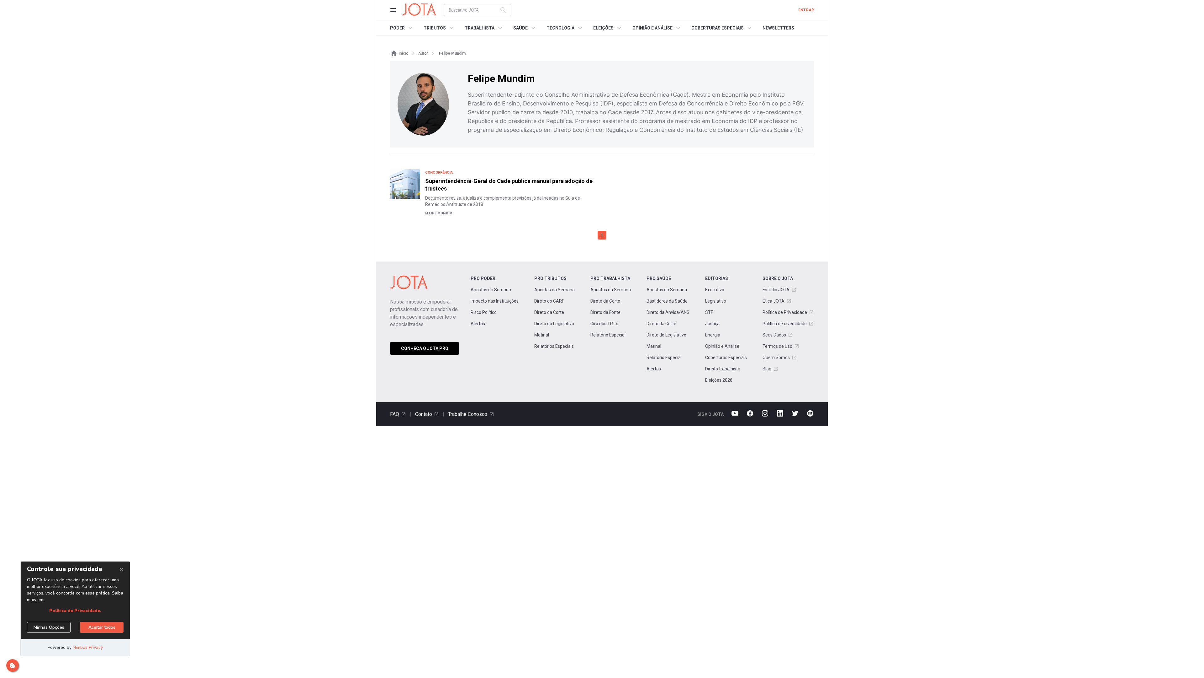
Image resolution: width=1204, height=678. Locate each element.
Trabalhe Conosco (467, 414)
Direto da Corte (549, 312)
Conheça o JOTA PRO (424, 348)
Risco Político (484, 312)
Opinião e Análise (722, 346)
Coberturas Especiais (726, 357)
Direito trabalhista (722, 368)
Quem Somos (776, 357)
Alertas (478, 323)
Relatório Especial (608, 334)
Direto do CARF (549, 301)
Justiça (712, 323)
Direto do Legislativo (554, 323)
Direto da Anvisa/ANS (668, 312)
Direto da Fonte (605, 312)
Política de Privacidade (785, 312)
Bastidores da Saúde (667, 301)
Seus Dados (774, 334)
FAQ (394, 414)
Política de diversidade (785, 323)
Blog (767, 368)
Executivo (714, 289)
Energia (712, 334)
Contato (423, 414)
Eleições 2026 (718, 380)
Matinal (541, 334)
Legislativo (715, 301)
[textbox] (473, 10)
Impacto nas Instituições (495, 301)
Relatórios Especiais (554, 346)
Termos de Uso (777, 346)
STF (709, 312)
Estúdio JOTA (776, 289)
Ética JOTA (773, 301)
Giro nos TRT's (604, 323)
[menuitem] (402, 27)
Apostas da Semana (491, 289)
